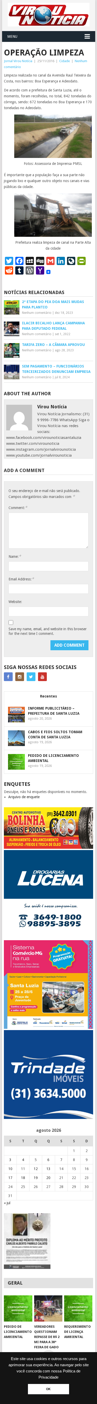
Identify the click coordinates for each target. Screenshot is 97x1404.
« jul (7, 1203)
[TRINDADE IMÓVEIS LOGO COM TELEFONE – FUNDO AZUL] (48, 1118)
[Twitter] (31, 676)
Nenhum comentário (36, 313)
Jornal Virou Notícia (18, 61)
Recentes (48, 696)
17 (10, 1178)
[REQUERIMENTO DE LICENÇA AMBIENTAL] (78, 1308)
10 (10, 1169)
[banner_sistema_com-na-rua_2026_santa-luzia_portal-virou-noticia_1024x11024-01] (48, 1027)
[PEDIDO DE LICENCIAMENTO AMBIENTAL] (18, 1308)
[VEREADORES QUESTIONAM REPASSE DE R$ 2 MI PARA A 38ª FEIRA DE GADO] (48, 1308)
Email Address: (21, 579)
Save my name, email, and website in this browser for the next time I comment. (48, 631)
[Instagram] (19, 676)
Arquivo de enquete (24, 797)
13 (48, 1169)
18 (23, 1178)
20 (48, 1178)
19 (36, 1178)
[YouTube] (42, 676)
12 (36, 1169)
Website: (15, 602)
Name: (15, 556)
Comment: (18, 507)
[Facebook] (8, 676)
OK (48, 1389)
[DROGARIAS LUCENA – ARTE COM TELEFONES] (48, 938)
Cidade (64, 61)
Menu (12, 36)
